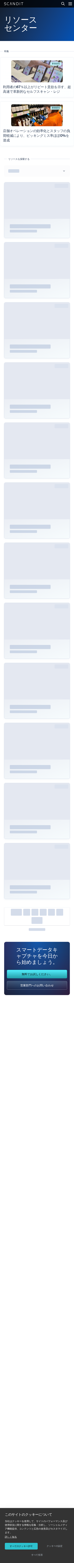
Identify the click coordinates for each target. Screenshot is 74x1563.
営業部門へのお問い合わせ (37, 985)
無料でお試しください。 (37, 974)
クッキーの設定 (54, 1546)
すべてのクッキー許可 (21, 1546)
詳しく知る (11, 1536)
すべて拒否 (37, 1555)
